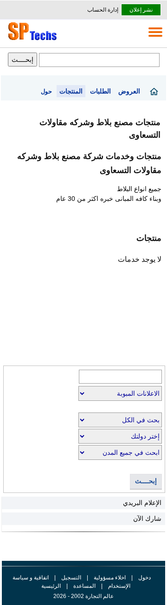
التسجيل (71, 577)
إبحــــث (146, 481)
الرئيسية (51, 586)
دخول (144, 577)
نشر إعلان (141, 10)
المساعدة (84, 586)
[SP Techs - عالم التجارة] (31, 40)
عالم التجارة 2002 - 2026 (83, 596)
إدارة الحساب (102, 10)
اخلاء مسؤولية (110, 577)
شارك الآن (147, 518)
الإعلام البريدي (142, 502)
